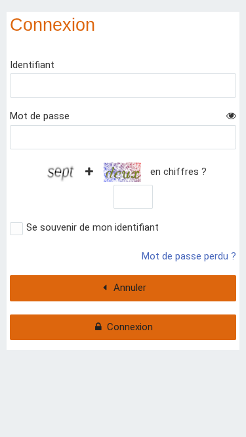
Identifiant (32, 65)
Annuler (129, 288)
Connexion (130, 327)
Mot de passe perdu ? (189, 256)
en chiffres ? (177, 172)
